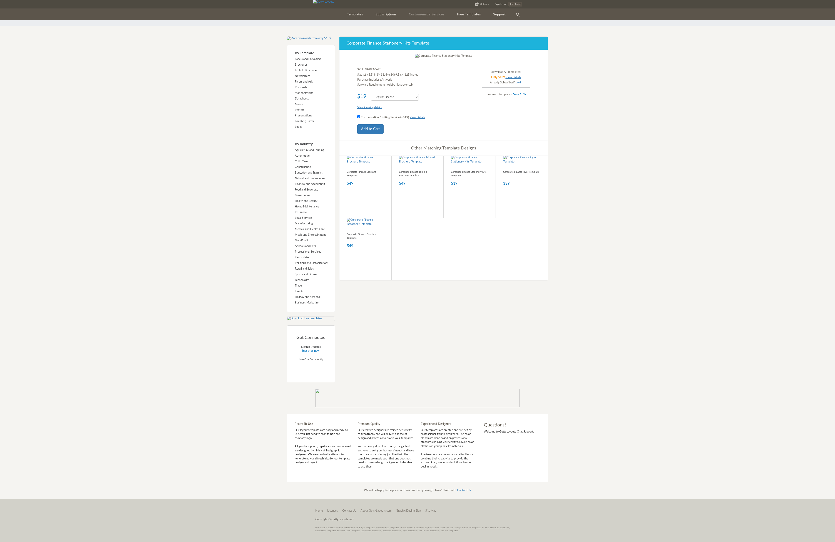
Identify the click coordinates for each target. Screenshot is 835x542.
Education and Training (308, 172)
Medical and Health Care (310, 229)
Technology (302, 280)
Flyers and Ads (304, 81)
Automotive (302, 155)
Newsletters (302, 76)
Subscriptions (386, 14)
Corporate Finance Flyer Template (521, 172)
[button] (355, 14)
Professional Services (308, 251)
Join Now (515, 4)
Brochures (301, 64)
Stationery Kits (304, 93)
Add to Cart (370, 129)
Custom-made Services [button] (426, 14)
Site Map (430, 510)
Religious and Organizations (312, 263)
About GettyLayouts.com (376, 510)
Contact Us (464, 490)
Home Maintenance (307, 206)
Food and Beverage (306, 189)
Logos (298, 127)
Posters (299, 110)
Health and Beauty (306, 201)
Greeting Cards (304, 121)
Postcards (301, 87)
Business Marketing (307, 302)
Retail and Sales (304, 268)
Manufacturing (304, 223)
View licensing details (369, 107)
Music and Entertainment (310, 235)
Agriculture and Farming (309, 150)
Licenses (332, 510)
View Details (417, 117)
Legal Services (303, 218)
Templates (355, 14)
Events (299, 291)
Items (484, 4)
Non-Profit (301, 240)
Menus (299, 104)
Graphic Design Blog (408, 510)
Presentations (303, 115)
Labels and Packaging (308, 59)
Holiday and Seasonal (308, 297)
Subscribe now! (311, 351)
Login (519, 82)
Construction (303, 167)
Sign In (499, 4)
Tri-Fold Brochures (306, 70)
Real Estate (302, 257)
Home (319, 510)
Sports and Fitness (306, 274)
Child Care (301, 161)
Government (303, 195)
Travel (298, 285)
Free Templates (469, 14)
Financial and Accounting (310, 184)
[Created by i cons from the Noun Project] (518, 14)
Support (499, 14)
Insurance (301, 212)
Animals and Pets (305, 246)
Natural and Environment (310, 178)
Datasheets (302, 98)
